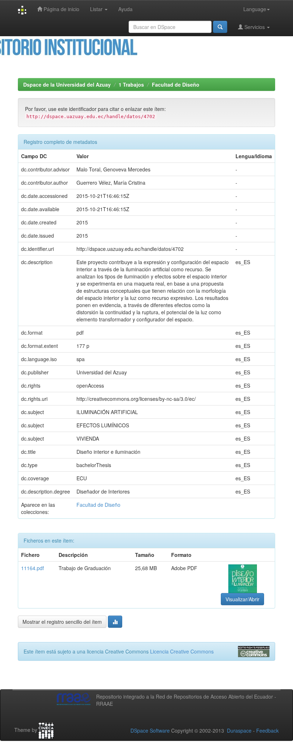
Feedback (267, 730)
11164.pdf (32, 568)
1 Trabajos (131, 84)
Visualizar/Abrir (242, 599)
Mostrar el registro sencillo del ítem (62, 621)
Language (254, 9)
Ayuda (125, 9)
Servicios (254, 26)
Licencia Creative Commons (182, 651)
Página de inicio (60, 9)
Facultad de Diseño (175, 84)
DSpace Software (150, 730)
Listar (97, 9)
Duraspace (239, 730)
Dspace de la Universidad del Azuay (67, 84)
